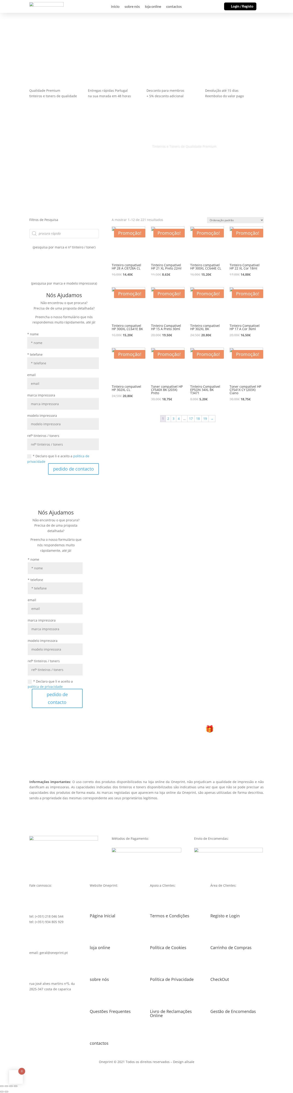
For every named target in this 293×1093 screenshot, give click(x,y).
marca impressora (41, 395)
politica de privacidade (45, 686)
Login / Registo (242, 6)
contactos (174, 6)
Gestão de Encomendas (233, 1011)
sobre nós (132, 6)
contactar (49, 46)
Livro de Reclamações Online (171, 1013)
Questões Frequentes (110, 1011)
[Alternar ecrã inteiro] (11, 1086)
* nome (33, 334)
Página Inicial (102, 915)
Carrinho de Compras (231, 947)
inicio (115, 6)
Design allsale (183, 1062)
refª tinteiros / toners (43, 435)
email (31, 375)
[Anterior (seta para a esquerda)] (2, 1091)
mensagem (17, 46)
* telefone (35, 354)
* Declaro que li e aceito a (58, 459)
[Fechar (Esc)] (2, 1086)
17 (191, 418)
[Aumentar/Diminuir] (15, 1086)
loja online (153, 6)
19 (205, 418)
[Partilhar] (6, 1086)
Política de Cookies (168, 947)
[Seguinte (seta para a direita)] (6, 1091)
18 (198, 418)
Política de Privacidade (172, 979)
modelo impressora (42, 415)
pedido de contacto (73, 469)
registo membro (146, 756)
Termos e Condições (169, 915)
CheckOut (219, 979)
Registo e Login (225, 915)
